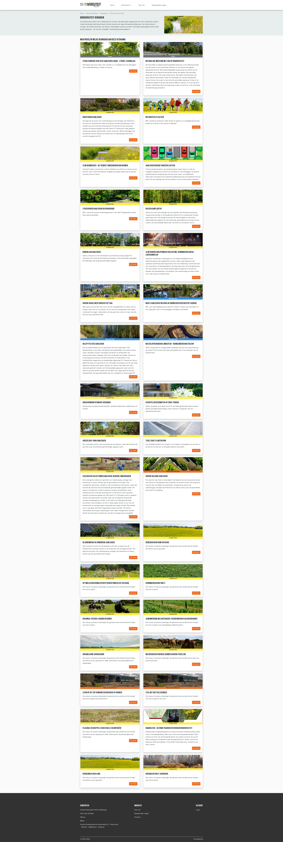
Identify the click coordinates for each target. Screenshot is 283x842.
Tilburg (82, 817)
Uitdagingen (104, 13)
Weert (82, 821)
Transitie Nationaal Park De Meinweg (93, 810)
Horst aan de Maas (92, 13)
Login (198, 810)
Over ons (142, 5)
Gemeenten (125, 5)
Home (112, 5)
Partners (137, 817)
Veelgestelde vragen (159, 5)
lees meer (133, 71)
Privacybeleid (198, 839)
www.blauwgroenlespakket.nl (120, 29)
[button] (126, 5)
